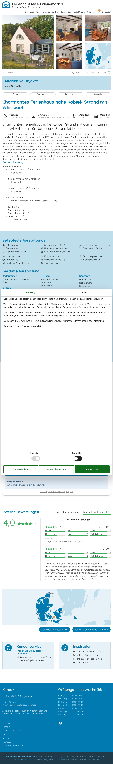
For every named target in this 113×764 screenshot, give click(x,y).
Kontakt (6, 726)
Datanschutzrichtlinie (32, 326)
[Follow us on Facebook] (60, 723)
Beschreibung (42, 94)
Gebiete (90, 12)
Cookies (6, 723)
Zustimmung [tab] (28, 292)
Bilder (15, 94)
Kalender (98, 94)
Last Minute (79, 12)
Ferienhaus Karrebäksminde (87, 658)
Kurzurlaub (66, 12)
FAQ (4, 734)
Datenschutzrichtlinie (12, 730)
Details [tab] (84, 292)
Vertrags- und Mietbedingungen (56, 491)
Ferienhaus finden (32, 12)
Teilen (77, 72)
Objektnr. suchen (51, 12)
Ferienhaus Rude (81, 662)
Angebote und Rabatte (12, 745)
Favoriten (99, 10)
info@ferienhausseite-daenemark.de (19, 705)
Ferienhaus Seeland (83, 655)
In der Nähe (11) (13, 86)
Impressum (7, 741)
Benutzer (106, 12)
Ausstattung (71, 94)
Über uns (6, 738)
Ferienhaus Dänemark (84, 651)
